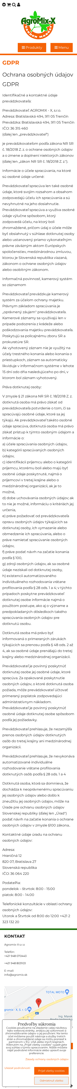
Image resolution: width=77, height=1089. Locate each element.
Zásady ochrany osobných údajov (47, 1059)
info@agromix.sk (15, 974)
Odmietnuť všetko (51, 1080)
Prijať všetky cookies (51, 1070)
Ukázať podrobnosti (17, 1068)
